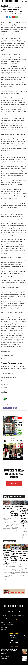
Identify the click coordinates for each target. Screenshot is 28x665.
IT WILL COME (5, 656)
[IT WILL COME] (24, 658)
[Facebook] (7, 17)
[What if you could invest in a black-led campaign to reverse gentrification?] (16, 547)
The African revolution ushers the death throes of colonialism (15, 511)
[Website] (14, 408)
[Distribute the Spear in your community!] (7, 503)
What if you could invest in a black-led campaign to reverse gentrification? (16, 556)
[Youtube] (8, 611)
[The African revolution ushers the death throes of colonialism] (15, 503)
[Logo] (9, 1)
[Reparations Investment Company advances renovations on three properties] (7, 546)
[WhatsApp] (16, 17)
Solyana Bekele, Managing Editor (6, 563)
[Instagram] (12, 611)
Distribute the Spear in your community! (7, 509)
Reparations (4, 5)
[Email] (16, 408)
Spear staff (5, 13)
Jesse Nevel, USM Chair (15, 561)
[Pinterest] (13, 17)
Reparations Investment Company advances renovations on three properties (7, 556)
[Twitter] (10, 17)
